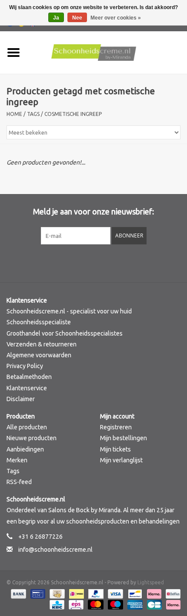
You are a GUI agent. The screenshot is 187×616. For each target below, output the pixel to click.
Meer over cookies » (115, 18)
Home (14, 114)
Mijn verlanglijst (121, 460)
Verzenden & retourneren (42, 344)
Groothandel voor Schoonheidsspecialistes (65, 333)
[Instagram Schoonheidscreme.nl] (117, 262)
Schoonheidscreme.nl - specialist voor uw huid (69, 311)
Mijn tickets (115, 449)
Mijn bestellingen (123, 438)
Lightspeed (150, 582)
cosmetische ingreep (73, 114)
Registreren (116, 427)
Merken (17, 460)
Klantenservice (27, 388)
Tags (33, 114)
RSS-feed (19, 481)
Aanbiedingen (25, 449)
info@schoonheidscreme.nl (55, 549)
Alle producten (27, 427)
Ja (56, 18)
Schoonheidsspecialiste (39, 322)
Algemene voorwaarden (39, 355)
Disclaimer (21, 398)
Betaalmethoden (29, 376)
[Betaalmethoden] (17, 593)
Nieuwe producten (32, 438)
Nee (77, 18)
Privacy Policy (25, 365)
